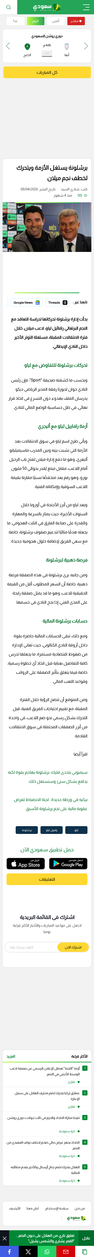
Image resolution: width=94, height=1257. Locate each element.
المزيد (11, 1056)
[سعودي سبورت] (47, 7)
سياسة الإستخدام (56, 1208)
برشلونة (27, 830)
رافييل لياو (51, 830)
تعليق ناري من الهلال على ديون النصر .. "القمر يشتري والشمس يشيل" (45, 1238)
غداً (15, 21)
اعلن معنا (33, 1208)
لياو (76, 830)
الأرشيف (14, 1208)
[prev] (86, 46)
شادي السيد (70, 189)
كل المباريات (47, 72)
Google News (32, 302)
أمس (55, 21)
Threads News (58, 302)
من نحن (80, 1208)
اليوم (35, 21)
